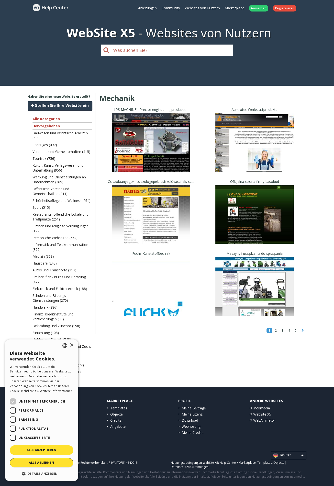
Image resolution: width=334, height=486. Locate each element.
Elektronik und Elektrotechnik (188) (60, 288)
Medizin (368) (43, 256)
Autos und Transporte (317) (54, 270)
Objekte (116, 414)
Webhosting (191, 426)
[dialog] (41, 410)
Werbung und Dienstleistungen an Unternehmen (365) (59, 179)
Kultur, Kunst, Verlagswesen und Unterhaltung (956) (58, 168)
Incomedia (261, 408)
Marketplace (234, 8)
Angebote (118, 426)
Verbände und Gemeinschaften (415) (61, 151)
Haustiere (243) (45, 263)
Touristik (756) (44, 158)
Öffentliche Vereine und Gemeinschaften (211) (51, 191)
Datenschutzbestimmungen (190, 467)
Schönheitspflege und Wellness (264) (61, 200)
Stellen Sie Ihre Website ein (61, 105)
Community (171, 8)
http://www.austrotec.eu (254, 148)
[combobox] (64, 345)
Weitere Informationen (56, 391)
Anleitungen (147, 8)
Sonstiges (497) (45, 144)
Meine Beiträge (194, 408)
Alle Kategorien (46, 118)
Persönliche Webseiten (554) (55, 237)
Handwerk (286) (45, 307)
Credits (115, 420)
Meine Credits (192, 432)
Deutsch (285, 455)
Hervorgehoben (46, 126)
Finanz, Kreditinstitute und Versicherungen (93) (53, 316)
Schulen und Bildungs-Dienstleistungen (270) (50, 298)
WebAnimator (264, 420)
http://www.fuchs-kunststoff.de (151, 292)
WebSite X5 (262, 414)
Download (190, 420)
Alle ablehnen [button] (41, 463)
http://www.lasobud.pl (254, 220)
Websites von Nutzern (202, 8)
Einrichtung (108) (46, 332)
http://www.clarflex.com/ (151, 220)
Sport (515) (41, 207)
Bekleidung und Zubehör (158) (56, 326)
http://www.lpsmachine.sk (151, 148)
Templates (118, 408)
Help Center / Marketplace (238, 463)
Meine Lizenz (192, 414)
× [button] (71, 345)
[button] (41, 473)
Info (151, 167)
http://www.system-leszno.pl (254, 292)
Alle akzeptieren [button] (41, 450)
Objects (278, 463)
